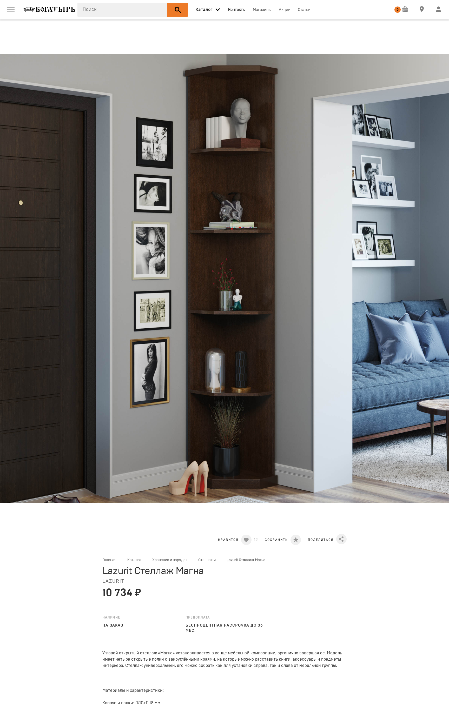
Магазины (262, 10)
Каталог (134, 560)
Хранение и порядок (169, 560)
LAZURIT (113, 581)
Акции (284, 10)
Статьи (304, 10)
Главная (109, 560)
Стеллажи (207, 560)
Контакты (237, 10)
